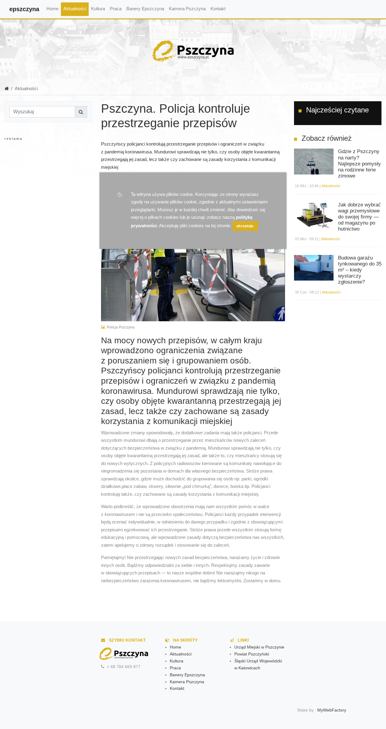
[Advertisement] (53, 202)
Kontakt (218, 8)
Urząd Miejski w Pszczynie (259, 647)
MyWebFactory (331, 710)
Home (52, 8)
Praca (116, 8)
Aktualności (74, 8)
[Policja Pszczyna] (193, 260)
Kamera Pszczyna (187, 8)
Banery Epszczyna (145, 8)
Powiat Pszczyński (251, 654)
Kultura (98, 8)
